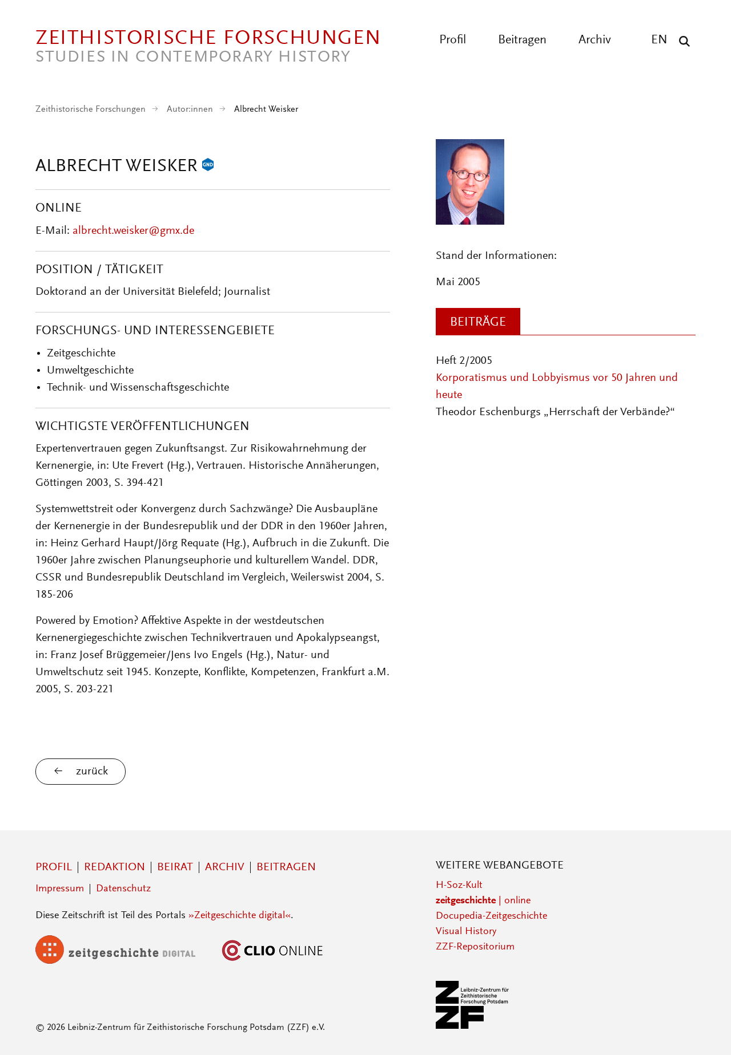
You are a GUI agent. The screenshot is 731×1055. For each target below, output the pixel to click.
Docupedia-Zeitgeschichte (491, 916)
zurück (92, 771)
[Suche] (682, 41)
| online (483, 901)
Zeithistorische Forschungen (90, 109)
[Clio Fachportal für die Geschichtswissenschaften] (272, 961)
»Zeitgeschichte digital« (239, 916)
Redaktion (114, 867)
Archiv (595, 40)
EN (659, 40)
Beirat (175, 867)
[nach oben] (701, 1025)
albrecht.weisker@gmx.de (133, 231)
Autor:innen (190, 109)
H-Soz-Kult (459, 885)
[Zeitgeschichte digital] (123, 961)
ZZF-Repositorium (475, 947)
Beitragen (522, 40)
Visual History (466, 932)
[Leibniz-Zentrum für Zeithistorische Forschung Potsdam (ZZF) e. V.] (473, 1026)
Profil (452, 40)
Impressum (59, 889)
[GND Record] (208, 167)
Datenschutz (123, 889)
